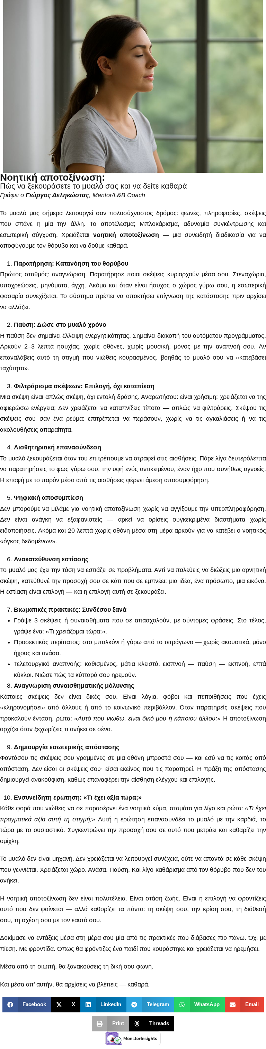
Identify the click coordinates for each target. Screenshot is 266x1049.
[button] (27, 1004)
